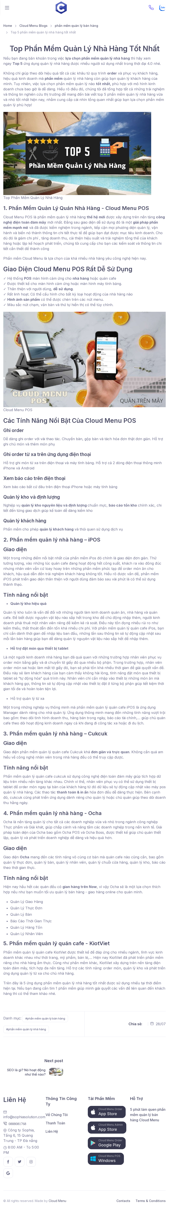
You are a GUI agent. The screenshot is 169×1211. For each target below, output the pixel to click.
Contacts (123, 1201)
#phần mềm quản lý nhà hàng (26, 1029)
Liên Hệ (52, 1131)
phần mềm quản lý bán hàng (76, 25)
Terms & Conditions (151, 1201)
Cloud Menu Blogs (33, 25)
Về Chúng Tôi (57, 1115)
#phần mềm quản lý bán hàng (45, 1018)
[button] (107, 1112)
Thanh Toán (55, 1123)
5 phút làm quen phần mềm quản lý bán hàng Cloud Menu (147, 1114)
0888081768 (16, 1123)
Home (7, 25)
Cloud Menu (57, 1201)
